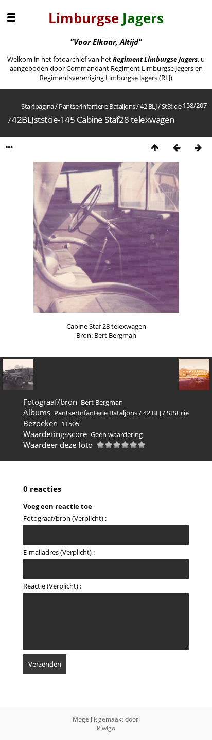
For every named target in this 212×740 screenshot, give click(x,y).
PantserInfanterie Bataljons (97, 106)
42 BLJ (148, 106)
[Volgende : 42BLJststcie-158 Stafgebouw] (198, 148)
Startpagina (37, 106)
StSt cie (172, 106)
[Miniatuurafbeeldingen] (155, 148)
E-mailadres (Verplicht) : (59, 552)
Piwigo (106, 728)
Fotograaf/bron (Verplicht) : (65, 518)
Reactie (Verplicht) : (52, 586)
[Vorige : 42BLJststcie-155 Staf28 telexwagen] (176, 148)
